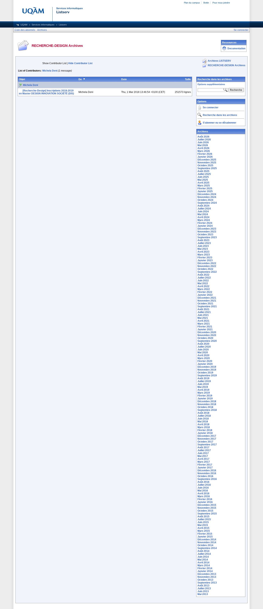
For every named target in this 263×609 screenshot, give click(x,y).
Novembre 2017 (206, 438)
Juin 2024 (203, 211)
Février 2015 (204, 533)
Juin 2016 (203, 487)
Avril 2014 (203, 562)
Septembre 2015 (207, 513)
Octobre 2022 (205, 269)
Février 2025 (204, 188)
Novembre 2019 (206, 369)
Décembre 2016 (206, 470)
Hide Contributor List (80, 63)
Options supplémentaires (211, 84)
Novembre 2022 (206, 266)
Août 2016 (203, 482)
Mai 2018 (202, 421)
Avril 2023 (203, 251)
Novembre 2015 (206, 507)
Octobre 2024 (205, 200)
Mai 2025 (202, 179)
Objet (22, 79)
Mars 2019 (203, 392)
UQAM (24, 24)
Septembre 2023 (207, 237)
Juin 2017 (203, 453)
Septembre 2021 (207, 306)
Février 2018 (204, 430)
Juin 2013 (203, 591)
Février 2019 (204, 395)
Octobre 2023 (205, 234)
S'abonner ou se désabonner (219, 122)
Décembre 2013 (206, 574)
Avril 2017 (203, 459)
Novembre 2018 (206, 404)
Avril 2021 (203, 320)
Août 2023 (203, 240)
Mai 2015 (202, 525)
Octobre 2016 (205, 476)
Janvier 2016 (205, 502)
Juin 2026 (203, 142)
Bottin (206, 2)
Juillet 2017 (204, 450)
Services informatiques (43, 24)
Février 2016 (204, 499)
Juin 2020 (203, 349)
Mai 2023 (202, 248)
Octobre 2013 (205, 579)
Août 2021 (203, 309)
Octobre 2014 (205, 545)
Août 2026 (203, 136)
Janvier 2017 (205, 467)
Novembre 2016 (206, 473)
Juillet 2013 (204, 588)
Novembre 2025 (206, 162)
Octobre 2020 (205, 338)
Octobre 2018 (205, 407)
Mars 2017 (203, 461)
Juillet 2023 (204, 243)
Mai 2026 (202, 145)
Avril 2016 (203, 493)
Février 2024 (204, 223)
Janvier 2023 (205, 260)
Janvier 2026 (205, 156)
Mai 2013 (202, 594)
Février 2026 (204, 154)
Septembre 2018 (207, 410)
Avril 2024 (203, 217)
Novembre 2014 (206, 542)
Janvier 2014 (205, 571)
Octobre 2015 (205, 510)
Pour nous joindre (221, 2)
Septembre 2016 (207, 479)
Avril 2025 (203, 182)
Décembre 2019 (206, 366)
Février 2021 (204, 326)
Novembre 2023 (206, 231)
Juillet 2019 (204, 381)
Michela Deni (49, 70)
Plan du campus (192, 2)
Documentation (236, 48)
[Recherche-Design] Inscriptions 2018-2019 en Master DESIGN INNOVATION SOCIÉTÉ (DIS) (46, 92)
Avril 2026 (203, 148)
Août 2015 (203, 516)
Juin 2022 (203, 280)
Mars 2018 (203, 427)
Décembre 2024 (206, 194)
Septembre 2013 (207, 582)
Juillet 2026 (204, 139)
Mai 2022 (202, 283)
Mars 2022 (203, 289)
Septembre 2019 (207, 375)
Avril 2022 (203, 286)
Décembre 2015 (206, 505)
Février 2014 (204, 568)
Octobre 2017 (205, 441)
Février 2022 (204, 292)
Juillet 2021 (204, 312)
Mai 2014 (202, 559)
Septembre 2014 (207, 548)
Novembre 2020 (206, 335)
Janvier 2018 (205, 433)
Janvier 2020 (205, 364)
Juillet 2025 (204, 174)
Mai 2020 (202, 352)
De (80, 79)
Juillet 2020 (204, 346)
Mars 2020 (203, 358)
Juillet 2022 (204, 277)
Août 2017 (203, 447)
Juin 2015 (203, 522)
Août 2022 (203, 274)
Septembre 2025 (207, 168)
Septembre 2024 (207, 202)
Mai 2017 (202, 456)
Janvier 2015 (205, 536)
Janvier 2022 (205, 295)
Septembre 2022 (207, 271)
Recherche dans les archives (214, 79)
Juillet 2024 (204, 208)
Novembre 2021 (206, 300)
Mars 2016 (203, 496)
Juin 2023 (203, 246)
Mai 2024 (202, 214)
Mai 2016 (202, 490)
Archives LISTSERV (219, 60)
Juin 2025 (203, 177)
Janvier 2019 (205, 398)
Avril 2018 (203, 424)
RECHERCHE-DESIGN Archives (226, 65)
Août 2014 (203, 551)
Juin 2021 (203, 315)
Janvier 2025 (205, 191)
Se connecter (210, 107)
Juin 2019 (203, 384)
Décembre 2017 (206, 436)
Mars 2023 (203, 254)
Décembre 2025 (206, 159)
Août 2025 (203, 171)
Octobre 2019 (205, 372)
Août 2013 (203, 585)
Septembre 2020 (207, 341)
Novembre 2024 (206, 197)
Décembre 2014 (206, 539)
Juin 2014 (203, 556)
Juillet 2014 (204, 553)
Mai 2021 (202, 318)
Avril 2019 (203, 389)
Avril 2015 (203, 528)
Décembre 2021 (206, 297)
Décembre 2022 (206, 263)
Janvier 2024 (205, 225)
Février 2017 (204, 464)
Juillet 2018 (204, 415)
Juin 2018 (203, 418)
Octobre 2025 (205, 165)
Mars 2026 (203, 151)
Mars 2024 (203, 220)
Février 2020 (204, 361)
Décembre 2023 (206, 228)
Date (124, 79)
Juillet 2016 (204, 484)
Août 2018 (203, 412)
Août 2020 (203, 343)
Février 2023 (204, 257)
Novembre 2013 (206, 576)
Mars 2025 (203, 185)
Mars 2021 (203, 323)
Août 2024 (203, 205)
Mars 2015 (203, 530)
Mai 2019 (202, 387)
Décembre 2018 (206, 401)
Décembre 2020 (206, 332)
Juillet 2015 (204, 519)
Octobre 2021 (205, 303)
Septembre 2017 (207, 444)
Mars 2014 (203, 565)
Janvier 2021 (205, 329)
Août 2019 (203, 378)
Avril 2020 (203, 355)
